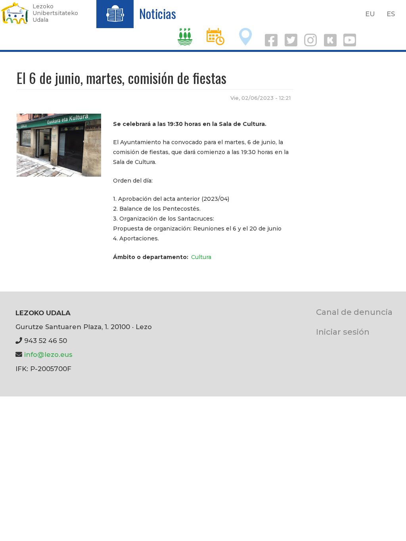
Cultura (201, 257)
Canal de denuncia (354, 312)
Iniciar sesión (343, 332)
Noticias (157, 13)
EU (370, 14)
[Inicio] (15, 13)
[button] (59, 144)
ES (391, 14)
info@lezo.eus (48, 354)
